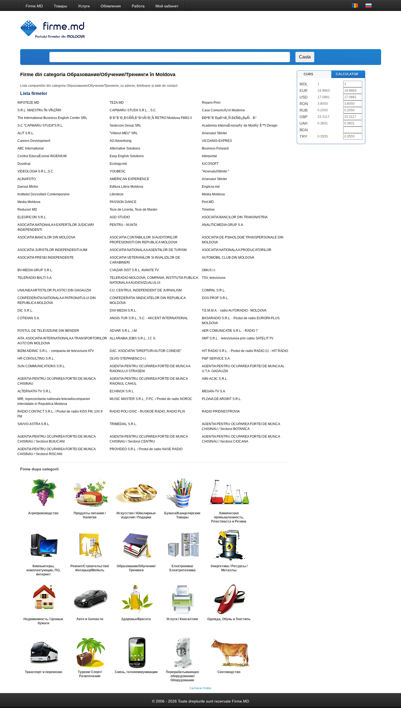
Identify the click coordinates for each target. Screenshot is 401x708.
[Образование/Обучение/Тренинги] (136, 546)
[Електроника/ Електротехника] (182, 546)
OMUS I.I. (209, 270)
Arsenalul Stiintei (214, 133)
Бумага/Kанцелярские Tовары (182, 515)
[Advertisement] (278, 30)
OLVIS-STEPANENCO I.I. (128, 358)
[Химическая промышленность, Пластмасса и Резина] (229, 493)
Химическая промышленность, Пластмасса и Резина (228, 517)
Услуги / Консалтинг (182, 619)
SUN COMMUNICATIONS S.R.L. (41, 366)
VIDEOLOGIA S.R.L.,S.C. (35, 171)
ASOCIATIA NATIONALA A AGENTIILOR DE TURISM (148, 250)
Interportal (209, 156)
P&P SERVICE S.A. (216, 358)
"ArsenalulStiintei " (215, 171)
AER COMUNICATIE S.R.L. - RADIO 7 (230, 331)
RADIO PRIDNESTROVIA (221, 411)
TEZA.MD (117, 102)
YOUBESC (118, 171)
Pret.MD (208, 202)
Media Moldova (213, 194)
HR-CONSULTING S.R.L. (36, 358)
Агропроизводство (43, 513)
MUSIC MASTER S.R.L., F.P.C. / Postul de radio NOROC (151, 399)
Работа (138, 6)
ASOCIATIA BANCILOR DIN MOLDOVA (46, 237)
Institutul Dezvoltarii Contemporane (43, 194)
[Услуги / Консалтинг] (182, 599)
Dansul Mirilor (27, 187)
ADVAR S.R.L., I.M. (123, 331)
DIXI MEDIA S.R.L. (123, 310)
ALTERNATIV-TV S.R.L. (34, 391)
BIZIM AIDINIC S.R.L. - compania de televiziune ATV (55, 351)
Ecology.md (118, 164)
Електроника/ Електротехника (182, 568)
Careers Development (33, 141)
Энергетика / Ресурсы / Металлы (228, 568)
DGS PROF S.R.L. (215, 298)
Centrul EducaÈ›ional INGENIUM (42, 156)
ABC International (30, 148)
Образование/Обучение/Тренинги (136, 568)
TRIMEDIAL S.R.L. (123, 424)
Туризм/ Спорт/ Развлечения (90, 674)
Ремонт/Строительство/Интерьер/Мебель (89, 568)
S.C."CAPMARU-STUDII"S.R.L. (40, 125)
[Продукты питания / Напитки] (90, 493)
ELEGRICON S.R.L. (32, 217)
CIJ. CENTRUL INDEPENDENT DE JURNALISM (146, 290)
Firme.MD (34, 6)
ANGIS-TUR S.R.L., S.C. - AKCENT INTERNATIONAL (149, 318)
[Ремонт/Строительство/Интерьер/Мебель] (90, 546)
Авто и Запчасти (89, 619)
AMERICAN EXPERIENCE (129, 179)
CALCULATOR (347, 74)
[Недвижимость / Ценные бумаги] (43, 599)
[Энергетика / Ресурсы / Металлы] (229, 546)
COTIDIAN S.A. (28, 318)
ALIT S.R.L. (25, 133)
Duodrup (24, 164)
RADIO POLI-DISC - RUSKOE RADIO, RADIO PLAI (147, 411)
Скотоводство (228, 672)
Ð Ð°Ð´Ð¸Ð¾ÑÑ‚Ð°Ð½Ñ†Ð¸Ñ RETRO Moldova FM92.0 (151, 118)
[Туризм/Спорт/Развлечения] (90, 652)
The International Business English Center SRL (52, 118)
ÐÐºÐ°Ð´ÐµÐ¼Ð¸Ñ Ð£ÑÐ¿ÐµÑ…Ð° (229, 118)
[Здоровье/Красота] (136, 599)
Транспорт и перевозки (43, 672)
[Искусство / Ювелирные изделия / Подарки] (136, 493)
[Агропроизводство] (43, 493)
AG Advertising (120, 141)
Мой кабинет (166, 6)
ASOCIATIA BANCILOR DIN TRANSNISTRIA (235, 217)
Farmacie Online (200, 688)
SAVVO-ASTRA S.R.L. (33, 424)
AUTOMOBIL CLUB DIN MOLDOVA (228, 257)
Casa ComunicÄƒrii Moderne (223, 110)
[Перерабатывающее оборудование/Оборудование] (182, 652)
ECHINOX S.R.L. (122, 391)
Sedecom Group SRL (125, 125)
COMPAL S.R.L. (213, 290)
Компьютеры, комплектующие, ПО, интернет (43, 570)
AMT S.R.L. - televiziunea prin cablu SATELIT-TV (237, 338)
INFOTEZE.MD (28, 102)
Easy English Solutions (127, 156)
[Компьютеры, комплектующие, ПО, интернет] (43, 546)
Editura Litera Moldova (126, 187)
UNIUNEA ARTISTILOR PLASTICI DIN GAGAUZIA (54, 290)
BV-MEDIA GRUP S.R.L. (35, 270)
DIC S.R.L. (25, 310)
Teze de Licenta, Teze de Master (133, 209)
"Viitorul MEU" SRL (124, 133)
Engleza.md (211, 187)
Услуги (84, 6)
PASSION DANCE (123, 202)
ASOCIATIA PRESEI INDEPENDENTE (45, 257)
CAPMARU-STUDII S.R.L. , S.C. (133, 110)
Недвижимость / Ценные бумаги (43, 621)
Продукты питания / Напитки (90, 515)
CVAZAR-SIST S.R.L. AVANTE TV (134, 270)
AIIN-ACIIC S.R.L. (215, 379)
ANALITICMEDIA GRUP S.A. (223, 225)
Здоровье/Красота (136, 619)
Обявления (111, 6)
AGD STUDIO (120, 217)
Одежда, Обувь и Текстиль (228, 619)
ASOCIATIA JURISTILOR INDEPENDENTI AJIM (52, 250)
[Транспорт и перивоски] (43, 652)
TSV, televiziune (214, 278)
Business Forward (215, 148)
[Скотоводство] (229, 652)
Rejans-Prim (211, 102)
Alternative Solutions (125, 148)
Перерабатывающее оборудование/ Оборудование (182, 676)
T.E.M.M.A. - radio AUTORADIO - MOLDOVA (234, 310)
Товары (60, 6)
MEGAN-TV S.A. (214, 391)
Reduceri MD (27, 209)
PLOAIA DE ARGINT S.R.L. (221, 399)
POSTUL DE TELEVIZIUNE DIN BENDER (48, 331)
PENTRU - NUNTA (123, 225)
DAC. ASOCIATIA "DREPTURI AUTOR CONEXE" (145, 351)
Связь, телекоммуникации (136, 672)
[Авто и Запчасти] (90, 599)
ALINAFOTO (26, 179)
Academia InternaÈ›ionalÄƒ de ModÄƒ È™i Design (239, 125)
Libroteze (117, 194)
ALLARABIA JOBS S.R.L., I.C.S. (133, 338)
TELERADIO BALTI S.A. (34, 278)
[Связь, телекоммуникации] (136, 652)
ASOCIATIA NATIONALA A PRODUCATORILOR (236, 250)
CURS (308, 74)
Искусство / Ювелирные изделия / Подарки (136, 515)
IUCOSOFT (210, 164)
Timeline (208, 209)
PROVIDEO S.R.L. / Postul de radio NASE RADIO (146, 449)
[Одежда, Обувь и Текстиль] (229, 599)
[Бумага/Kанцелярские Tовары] (182, 493)
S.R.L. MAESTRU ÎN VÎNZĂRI (39, 110)
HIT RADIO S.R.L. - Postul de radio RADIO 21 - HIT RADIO (245, 351)
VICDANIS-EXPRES (217, 141)
